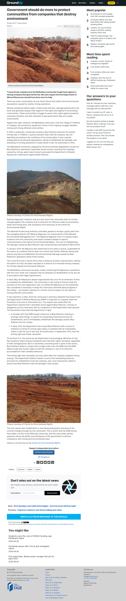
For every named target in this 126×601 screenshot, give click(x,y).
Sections (82, 3)
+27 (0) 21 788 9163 (90, 578)
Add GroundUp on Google (73, 26)
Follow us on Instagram (52, 593)
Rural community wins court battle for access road (102, 87)
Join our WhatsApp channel (54, 598)
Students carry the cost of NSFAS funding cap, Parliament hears (103, 80)
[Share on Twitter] (42, 463)
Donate (111, 3)
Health (30, 469)
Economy (21, 469)
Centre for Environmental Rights (46, 443)
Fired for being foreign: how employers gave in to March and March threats (103, 38)
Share (60, 26)
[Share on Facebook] (38, 463)
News (74, 3)
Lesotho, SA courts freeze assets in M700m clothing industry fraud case (101, 30)
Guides (92, 3)
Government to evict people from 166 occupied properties (102, 15)
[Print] (49, 463)
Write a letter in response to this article (43, 517)
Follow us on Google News (53, 582)
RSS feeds (48, 580)
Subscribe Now (52, 493)
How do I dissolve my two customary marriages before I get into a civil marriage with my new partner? (101, 106)
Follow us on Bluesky (51, 590)
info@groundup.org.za (91, 576)
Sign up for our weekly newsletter (56, 577)
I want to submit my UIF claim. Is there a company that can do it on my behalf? (100, 114)
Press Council (30, 578)
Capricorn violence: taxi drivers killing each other (40, 510)
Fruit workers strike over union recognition (102, 73)
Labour (37, 469)
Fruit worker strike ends (100, 67)
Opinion (9, 26)
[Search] (117, 2)
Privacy (47, 575)
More (101, 3)
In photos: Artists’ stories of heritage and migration (101, 62)
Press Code (25, 580)
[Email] (45, 463)
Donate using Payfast (44, 452)
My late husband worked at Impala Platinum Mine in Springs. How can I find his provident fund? (101, 123)
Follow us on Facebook (52, 587)
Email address (15, 493)
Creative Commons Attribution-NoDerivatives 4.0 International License (50, 524)
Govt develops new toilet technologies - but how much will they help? (45, 506)
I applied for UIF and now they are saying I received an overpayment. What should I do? (100, 144)
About (47, 572)
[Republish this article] (52, 463)
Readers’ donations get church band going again (103, 45)
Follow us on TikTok (51, 585)
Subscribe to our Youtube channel (56, 595)
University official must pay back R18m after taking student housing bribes (103, 22)
